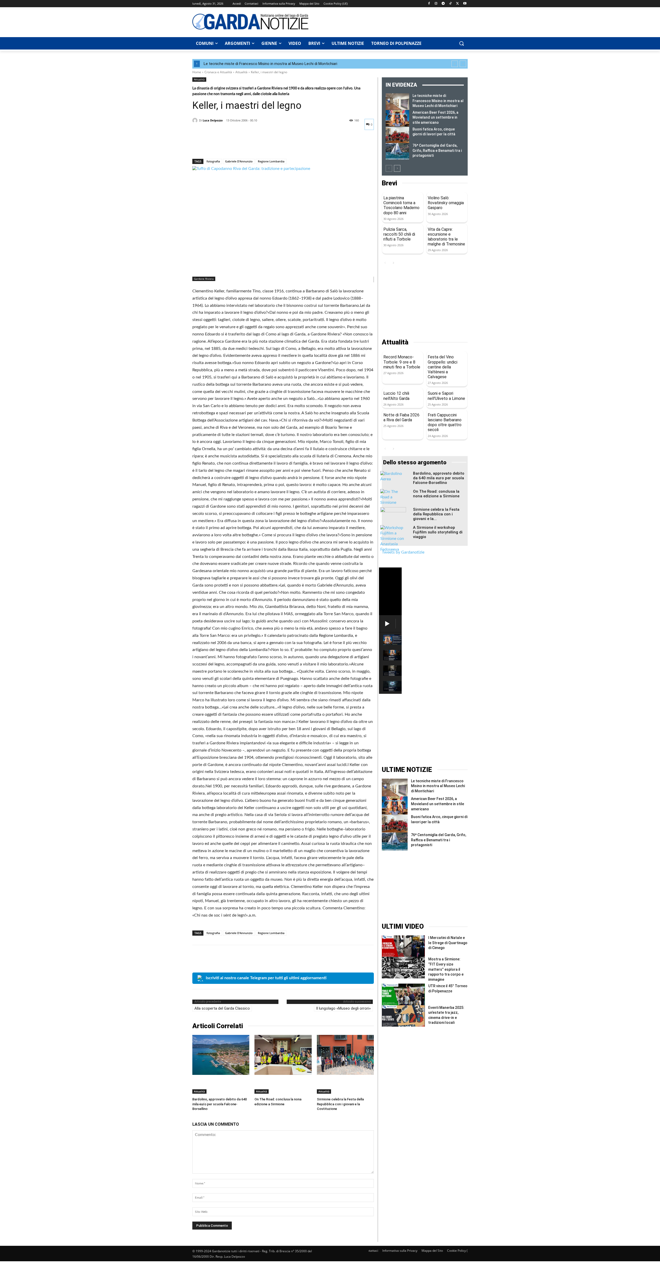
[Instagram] (436, 4)
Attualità (241, 72)
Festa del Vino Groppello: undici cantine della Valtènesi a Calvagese (442, 367)
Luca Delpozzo (213, 120)
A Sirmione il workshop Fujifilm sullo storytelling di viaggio (438, 532)
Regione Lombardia (271, 161)
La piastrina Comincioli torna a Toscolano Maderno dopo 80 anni (401, 205)
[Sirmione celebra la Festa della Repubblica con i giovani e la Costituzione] (345, 1055)
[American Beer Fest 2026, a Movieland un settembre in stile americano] (397, 118)
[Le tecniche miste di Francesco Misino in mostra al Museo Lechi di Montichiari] (397, 101)
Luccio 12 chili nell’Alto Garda (396, 396)
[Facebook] (429, 4)
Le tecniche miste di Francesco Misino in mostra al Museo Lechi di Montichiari (270, 63)
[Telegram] (443, 4)
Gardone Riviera (204, 279)
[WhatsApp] (233, 145)
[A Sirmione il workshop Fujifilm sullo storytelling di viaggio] (393, 538)
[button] (461, 43)
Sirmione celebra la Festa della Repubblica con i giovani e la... (436, 514)
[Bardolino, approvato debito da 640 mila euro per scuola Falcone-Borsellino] (220, 1055)
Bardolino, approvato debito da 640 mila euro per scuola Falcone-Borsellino (219, 1103)
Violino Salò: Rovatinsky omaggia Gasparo (446, 202)
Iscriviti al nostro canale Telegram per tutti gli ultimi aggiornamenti (266, 978)
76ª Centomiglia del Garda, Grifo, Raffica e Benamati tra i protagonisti (437, 150)
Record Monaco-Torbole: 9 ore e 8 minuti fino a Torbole (401, 362)
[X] (457, 4)
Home (196, 72)
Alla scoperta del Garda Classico (222, 1008)
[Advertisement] (390, 21)
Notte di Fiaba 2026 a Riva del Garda (401, 417)
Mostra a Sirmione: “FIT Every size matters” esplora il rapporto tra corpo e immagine (446, 969)
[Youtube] (465, 4)
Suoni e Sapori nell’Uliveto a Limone (446, 396)
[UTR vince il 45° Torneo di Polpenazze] (403, 994)
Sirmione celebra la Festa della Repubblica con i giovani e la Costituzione (340, 1103)
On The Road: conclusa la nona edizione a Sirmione (436, 493)
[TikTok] (450, 4)
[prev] (454, 64)
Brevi (389, 183)
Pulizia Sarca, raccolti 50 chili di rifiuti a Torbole (399, 234)
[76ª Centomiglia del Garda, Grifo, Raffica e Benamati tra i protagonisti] (397, 151)
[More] (245, 145)
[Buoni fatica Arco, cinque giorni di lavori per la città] (397, 135)
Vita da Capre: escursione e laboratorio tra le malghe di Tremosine (446, 237)
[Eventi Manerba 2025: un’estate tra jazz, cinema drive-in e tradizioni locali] (403, 1016)
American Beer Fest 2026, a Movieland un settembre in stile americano (435, 117)
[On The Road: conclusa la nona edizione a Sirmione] (282, 1055)
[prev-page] (389, 168)
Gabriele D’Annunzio (239, 161)
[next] (463, 64)
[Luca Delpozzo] (195, 120)
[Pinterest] (221, 145)
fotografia (213, 161)
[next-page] (397, 168)
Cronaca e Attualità (218, 72)
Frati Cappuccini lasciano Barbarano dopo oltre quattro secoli (444, 422)
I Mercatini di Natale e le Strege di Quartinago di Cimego (447, 943)
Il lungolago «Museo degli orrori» (343, 1008)
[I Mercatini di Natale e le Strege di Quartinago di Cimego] (403, 946)
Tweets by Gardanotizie (403, 552)
